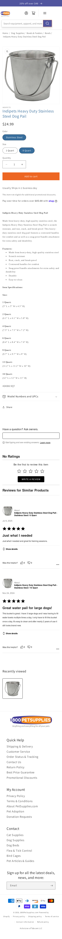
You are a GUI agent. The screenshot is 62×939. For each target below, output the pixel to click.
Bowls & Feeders (34, 33)
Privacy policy (19, 916)
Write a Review (31, 479)
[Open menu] (44, 13)
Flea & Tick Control (19, 850)
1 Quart (10, 150)
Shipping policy (35, 916)
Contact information (25, 922)
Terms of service (52, 916)
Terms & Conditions (20, 801)
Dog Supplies (17, 33)
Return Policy (15, 767)
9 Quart (27, 150)
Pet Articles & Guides (20, 861)
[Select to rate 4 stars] (36, 471)
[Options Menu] (58, 564)
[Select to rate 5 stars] (42, 471)
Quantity (6, 157)
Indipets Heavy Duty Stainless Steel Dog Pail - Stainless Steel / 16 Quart (35, 586)
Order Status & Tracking (22, 757)
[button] (31, 396)
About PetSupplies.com (22, 806)
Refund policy (43, 922)
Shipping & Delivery (20, 746)
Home (5, 33)
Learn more (45, 442)
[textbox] (31, 436)
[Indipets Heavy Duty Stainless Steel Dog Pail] (12, 688)
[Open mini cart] (33, 13)
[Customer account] (26, 13)
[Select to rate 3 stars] (30, 471)
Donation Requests (19, 817)
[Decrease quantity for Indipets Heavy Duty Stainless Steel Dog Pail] (6, 164)
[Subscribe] (51, 886)
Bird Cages (14, 856)
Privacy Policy (16, 796)
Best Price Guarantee (21, 772)
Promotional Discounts (22, 778)
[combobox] (27, 23)
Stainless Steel (14, 137)
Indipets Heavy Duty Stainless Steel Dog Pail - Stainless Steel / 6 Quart (35, 514)
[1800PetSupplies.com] (5, 14)
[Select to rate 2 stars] (24, 471)
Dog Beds (13, 845)
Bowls (48, 33)
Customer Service (18, 751)
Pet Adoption (15, 811)
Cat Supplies (15, 835)
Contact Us (14, 762)
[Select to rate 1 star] (19, 471)
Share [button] (9, 407)
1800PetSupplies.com (29, 912)
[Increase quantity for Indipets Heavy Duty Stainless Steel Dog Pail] (22, 164)
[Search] (47, 23)
